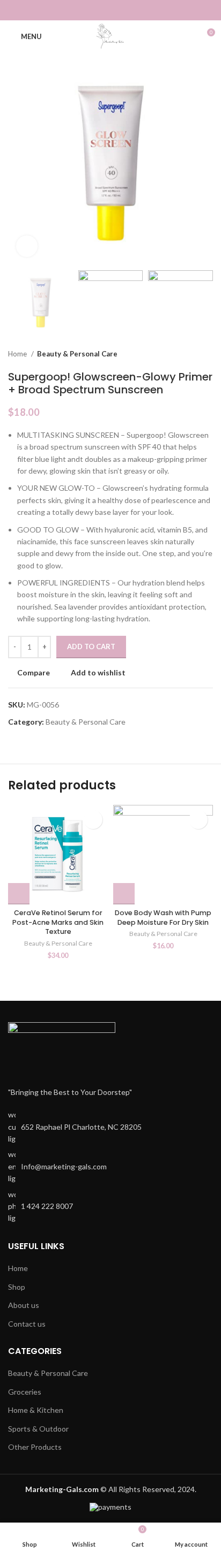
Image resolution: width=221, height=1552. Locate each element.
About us (23, 1305)
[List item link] (110, 1166)
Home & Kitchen (35, 1409)
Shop (16, 1286)
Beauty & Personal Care (77, 353)
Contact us (27, 1323)
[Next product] (207, 353)
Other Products (35, 1446)
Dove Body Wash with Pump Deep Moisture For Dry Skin (163, 917)
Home (18, 353)
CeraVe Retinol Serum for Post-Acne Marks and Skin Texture (58, 922)
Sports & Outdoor (38, 1428)
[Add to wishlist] (93, 819)
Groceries (24, 1391)
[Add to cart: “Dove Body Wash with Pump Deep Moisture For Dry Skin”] (124, 893)
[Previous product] (186, 353)
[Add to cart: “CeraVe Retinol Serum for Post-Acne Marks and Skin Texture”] (19, 893)
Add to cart (91, 646)
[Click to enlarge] (27, 246)
